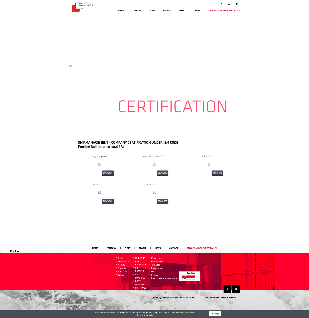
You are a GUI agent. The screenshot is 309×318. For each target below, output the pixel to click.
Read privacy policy (145, 315)
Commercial (156, 261)
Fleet (152, 10)
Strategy (122, 268)
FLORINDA (140, 258)
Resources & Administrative (164, 278)
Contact (197, 10)
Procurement (157, 268)
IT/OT (153, 271)
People (167, 10)
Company (136, 10)
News (182, 10)
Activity (121, 264)
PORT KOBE (140, 287)
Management (157, 258)
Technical (155, 264)
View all (138, 291)
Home (121, 10)
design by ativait (160, 297)
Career (121, 274)
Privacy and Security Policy (224, 10)
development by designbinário (181, 297)
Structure (122, 271)
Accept (215, 314)
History (121, 258)
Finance (154, 274)
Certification (123, 261)
